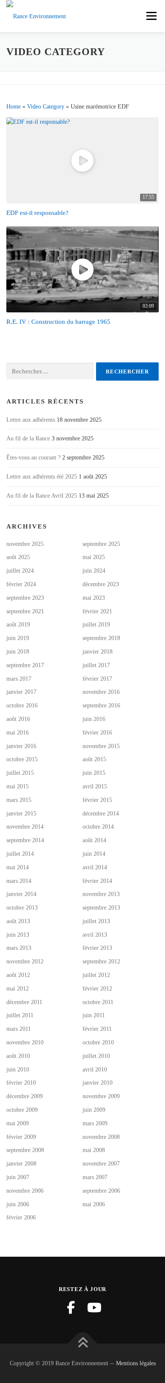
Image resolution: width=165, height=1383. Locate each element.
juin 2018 (17, 651)
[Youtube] (94, 1307)
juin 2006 (17, 1204)
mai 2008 (93, 1150)
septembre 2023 (25, 598)
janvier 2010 (97, 1083)
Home (13, 106)
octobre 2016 (22, 705)
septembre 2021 (25, 611)
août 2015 (94, 759)
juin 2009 (93, 1110)
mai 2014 (17, 867)
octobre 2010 (98, 1042)
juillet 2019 (96, 624)
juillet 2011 (19, 1015)
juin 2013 (17, 935)
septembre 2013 (101, 907)
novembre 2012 (25, 961)
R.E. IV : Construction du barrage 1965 (58, 321)
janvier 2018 (97, 651)
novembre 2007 (101, 1163)
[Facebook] (70, 1307)
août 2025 (18, 557)
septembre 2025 (101, 544)
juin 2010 (17, 1069)
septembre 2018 (101, 638)
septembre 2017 (25, 665)
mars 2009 (94, 1123)
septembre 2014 (25, 840)
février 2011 (97, 1029)
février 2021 (97, 611)
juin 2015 (93, 773)
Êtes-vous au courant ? (33, 457)
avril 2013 (94, 935)
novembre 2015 (101, 746)
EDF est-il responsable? (37, 212)
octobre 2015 (22, 759)
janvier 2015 (21, 813)
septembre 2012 (101, 961)
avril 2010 (94, 1069)
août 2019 (18, 624)
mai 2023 (93, 598)
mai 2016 (17, 732)
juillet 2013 (96, 921)
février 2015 (97, 800)
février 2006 (21, 1217)
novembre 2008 (101, 1137)
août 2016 (18, 719)
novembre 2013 (101, 894)
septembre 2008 (25, 1150)
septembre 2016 (101, 705)
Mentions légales (136, 1363)
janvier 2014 (21, 894)
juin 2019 (17, 638)
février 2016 (97, 732)
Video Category (45, 106)
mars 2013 (18, 948)
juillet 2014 (20, 854)
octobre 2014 (98, 827)
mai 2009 (17, 1123)
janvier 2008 (21, 1163)
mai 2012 (17, 988)
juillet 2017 (96, 665)
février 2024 (21, 584)
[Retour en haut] (83, 1343)
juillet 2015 (20, 773)
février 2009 (21, 1137)
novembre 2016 (101, 692)
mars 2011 (18, 1029)
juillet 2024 (20, 571)
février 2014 (97, 881)
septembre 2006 (101, 1191)
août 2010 (18, 1056)
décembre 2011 (24, 1002)
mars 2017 (18, 679)
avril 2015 (94, 786)
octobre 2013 (22, 907)
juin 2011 (93, 1015)
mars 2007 (94, 1177)
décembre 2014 (100, 813)
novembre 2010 (25, 1042)
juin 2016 (93, 719)
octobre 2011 (97, 1002)
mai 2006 (93, 1204)
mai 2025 (93, 557)
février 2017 (97, 679)
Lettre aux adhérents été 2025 (41, 476)
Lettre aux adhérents (30, 420)
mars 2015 (18, 800)
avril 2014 (94, 867)
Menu (150, 16)
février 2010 (21, 1083)
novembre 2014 (25, 827)
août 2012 (18, 975)
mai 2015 (17, 786)
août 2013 (18, 921)
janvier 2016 (21, 746)
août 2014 (94, 840)
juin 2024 (93, 571)
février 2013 (97, 948)
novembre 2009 (101, 1096)
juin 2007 (17, 1177)
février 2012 (97, 988)
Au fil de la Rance (28, 438)
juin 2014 (93, 854)
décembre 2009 (24, 1096)
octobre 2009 (22, 1110)
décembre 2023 (100, 584)
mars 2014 (18, 881)
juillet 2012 (96, 975)
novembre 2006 (25, 1191)
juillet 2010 (96, 1056)
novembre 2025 (25, 544)
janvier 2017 (21, 692)
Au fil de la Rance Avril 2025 (41, 496)
